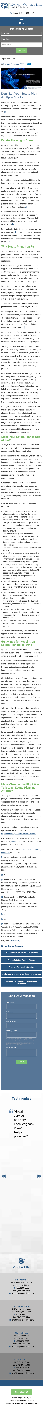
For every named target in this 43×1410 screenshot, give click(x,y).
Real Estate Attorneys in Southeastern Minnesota (21, 974)
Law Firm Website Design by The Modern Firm (22, 1403)
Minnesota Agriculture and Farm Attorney (22, 953)
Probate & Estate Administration (21, 967)
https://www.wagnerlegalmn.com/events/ (18, 834)
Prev (3, 1176)
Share (21, 64)
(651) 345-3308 (22, 1368)
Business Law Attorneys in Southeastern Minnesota (21, 982)
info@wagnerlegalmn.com (23, 1293)
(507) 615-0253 (22, 1341)
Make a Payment (21, 1392)
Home (15, 13)
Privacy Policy (28, 1401)
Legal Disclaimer (15, 1401)
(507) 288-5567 (27, 13)
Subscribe (21, 50)
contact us (15, 841)
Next (39, 1176)
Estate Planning (15, 941)
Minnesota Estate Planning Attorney (21, 960)
